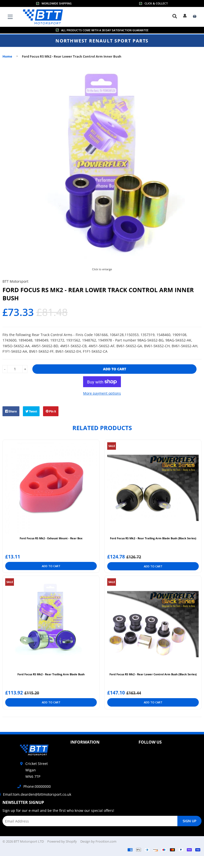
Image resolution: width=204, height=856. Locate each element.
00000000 (43, 786)
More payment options (102, 393)
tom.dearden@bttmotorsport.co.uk (42, 794)
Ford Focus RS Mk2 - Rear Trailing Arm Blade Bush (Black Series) (153, 538)
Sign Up (189, 821)
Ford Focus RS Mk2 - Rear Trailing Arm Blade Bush (51, 674)
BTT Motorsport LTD (29, 841)
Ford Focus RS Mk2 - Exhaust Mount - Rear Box (51, 538)
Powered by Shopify (62, 841)
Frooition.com (106, 841)
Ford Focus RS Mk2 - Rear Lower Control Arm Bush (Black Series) (153, 674)
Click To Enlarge (101, 268)
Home (7, 56)
